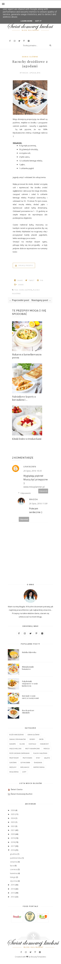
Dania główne (30, 57)
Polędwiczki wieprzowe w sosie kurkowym (30, 683)
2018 (13, 842)
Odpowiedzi (25, 493)
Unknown (29, 466)
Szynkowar (25, 762)
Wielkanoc (25, 767)
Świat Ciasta (16, 789)
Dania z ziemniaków (17, 739)
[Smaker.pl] (17, 921)
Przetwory (14, 758)
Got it (38, 21)
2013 (13, 892)
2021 (13, 830)
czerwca (13, 869)
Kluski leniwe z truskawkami (26, 438)
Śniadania (38, 762)
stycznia (13, 881)
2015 (13, 884)
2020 (13, 834)
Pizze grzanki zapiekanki (19, 753)
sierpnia (13, 861)
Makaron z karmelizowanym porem (26, 356)
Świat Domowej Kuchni (21, 794)
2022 (13, 826)
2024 (13, 818)
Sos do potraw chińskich (28, 711)
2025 (13, 814)
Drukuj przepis (25, 265)
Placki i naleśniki (40, 753)
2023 (13, 822)
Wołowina (13, 772)
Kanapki (12, 744)
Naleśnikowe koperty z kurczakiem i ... (24, 398)
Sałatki (47, 758)
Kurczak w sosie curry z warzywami (30, 697)
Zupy (24, 772)
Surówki (13, 762)
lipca (12, 865)
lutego (12, 877)
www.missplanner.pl (34, 486)
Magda (25, 73)
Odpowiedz (43, 491)
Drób (41, 739)
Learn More (26, 21)
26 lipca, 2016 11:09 (38, 503)
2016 (13, 850)
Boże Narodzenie (16, 734)
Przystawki (27, 758)
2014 (13, 889)
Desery (32, 739)
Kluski (22, 744)
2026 (13, 810)
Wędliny (12, 767)
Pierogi (47, 748)
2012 (13, 896)
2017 (13, 846)
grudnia (13, 854)
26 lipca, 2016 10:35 (32, 470)
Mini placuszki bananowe (28, 668)
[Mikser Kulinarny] (30, 921)
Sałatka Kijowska (29, 652)
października (15, 858)
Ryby (38, 758)
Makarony (44, 744)
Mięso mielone (15, 748)
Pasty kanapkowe (32, 748)
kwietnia (13, 873)
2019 (13, 838)
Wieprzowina (38, 767)
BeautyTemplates (38, 956)
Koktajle (32, 744)
